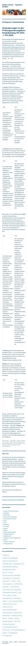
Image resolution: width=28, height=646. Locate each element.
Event (5, 522)
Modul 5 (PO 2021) (7, 612)
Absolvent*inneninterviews (11, 511)
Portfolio (10, 618)
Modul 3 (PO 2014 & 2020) (9, 604)
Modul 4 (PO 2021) (7, 607)
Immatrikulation (14, 586)
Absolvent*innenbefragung (10, 558)
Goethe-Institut (18, 584)
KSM (19, 592)
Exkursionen (6, 581)
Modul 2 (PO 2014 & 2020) (15, 441)
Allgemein (19, 440)
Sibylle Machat (5, 440)
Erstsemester (16, 578)
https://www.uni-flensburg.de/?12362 (12, 47)
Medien (6, 530)
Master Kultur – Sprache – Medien (9, 642)
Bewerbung (7, 515)
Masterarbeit (17, 598)
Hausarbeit (6, 586)
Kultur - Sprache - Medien (10, 595)
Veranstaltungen (8, 543)
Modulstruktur (18, 612)
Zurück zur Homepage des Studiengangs (13, 499)
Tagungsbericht (12, 632)
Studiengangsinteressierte (10, 627)
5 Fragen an (6, 555)
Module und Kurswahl (9, 532)
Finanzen (13, 581)
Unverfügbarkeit (7, 635)
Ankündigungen (7, 563)
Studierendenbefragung (17, 630)
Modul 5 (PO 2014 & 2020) (9, 609)
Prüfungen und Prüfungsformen (12, 538)
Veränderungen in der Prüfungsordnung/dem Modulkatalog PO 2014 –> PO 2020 (13, 31)
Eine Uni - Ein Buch (8, 572)
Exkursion (6, 524)
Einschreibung (7, 578)
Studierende (6, 630)
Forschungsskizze (7, 584)
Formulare (6, 526)
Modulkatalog (13, 444)
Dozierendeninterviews (10, 518)
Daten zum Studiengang (10, 517)
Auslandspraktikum (18, 563)
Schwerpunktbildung (8, 624)
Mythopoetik (6, 615)
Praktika (16, 618)
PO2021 (5, 618)
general (6, 528)
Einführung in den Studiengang (11, 575)
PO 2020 (18, 444)
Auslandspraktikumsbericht (10, 566)
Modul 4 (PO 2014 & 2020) (15, 443)
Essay (5, 520)
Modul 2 (5, 601)
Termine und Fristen (9, 541)
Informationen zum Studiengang (12, 589)
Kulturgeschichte (7, 598)
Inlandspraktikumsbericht (10, 592)
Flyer (19, 581)
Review (5, 540)
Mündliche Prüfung (16, 615)
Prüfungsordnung (6, 446)
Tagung (5, 632)
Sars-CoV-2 (17, 621)
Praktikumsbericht (9, 534)
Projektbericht (7, 536)
